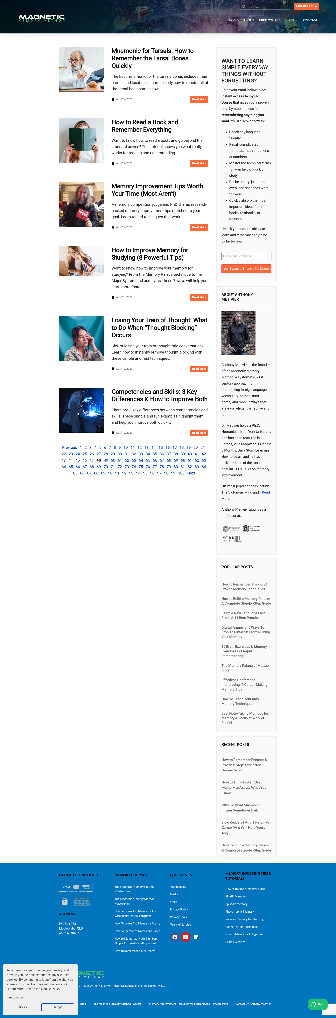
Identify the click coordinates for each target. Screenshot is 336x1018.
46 (84, 460)
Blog (83, 1003)
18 (181, 447)
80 (176, 466)
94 (138, 473)
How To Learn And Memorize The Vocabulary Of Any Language (136, 913)
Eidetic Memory (235, 896)
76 (148, 466)
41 (197, 454)
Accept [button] (57, 1007)
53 (134, 460)
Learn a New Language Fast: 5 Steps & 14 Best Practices (245, 615)
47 (91, 460)
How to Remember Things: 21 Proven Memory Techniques (244, 586)
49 (106, 460)
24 (78, 454)
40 (190, 454)
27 (99, 454)
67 (85, 466)
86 (82, 473)
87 (89, 473)
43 (63, 460)
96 (152, 473)
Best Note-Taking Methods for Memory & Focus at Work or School (244, 718)
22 (64, 454)
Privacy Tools (178, 917)
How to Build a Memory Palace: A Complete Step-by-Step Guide (246, 601)
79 (169, 466)
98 (166, 473)
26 (92, 454)
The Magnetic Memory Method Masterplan (134, 901)
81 (183, 466)
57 (162, 460)
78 (162, 466)
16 (167, 447)
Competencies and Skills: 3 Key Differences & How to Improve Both (160, 395)
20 (195, 447)
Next (191, 473)
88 (96, 473)
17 (174, 447)
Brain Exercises (235, 942)
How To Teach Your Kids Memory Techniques (240, 701)
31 (127, 454)
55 (148, 460)
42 (204, 454)
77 (155, 466)
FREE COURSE (269, 20)
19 (188, 447)
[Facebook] (175, 937)
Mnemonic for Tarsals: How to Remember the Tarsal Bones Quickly (153, 58)
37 (169, 454)
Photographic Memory (239, 911)
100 (181, 473)
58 (169, 460)
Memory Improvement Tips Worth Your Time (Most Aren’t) (157, 189)
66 (78, 466)
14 (153, 447)
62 (197, 460)
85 (75, 473)
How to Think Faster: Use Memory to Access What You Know (243, 787)
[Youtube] (185, 937)
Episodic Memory (236, 904)
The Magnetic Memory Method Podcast (117, 1003)
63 (204, 460)
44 (70, 460)
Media (174, 894)
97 (159, 473)
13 (146, 447)
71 (113, 466)
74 (134, 466)
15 (160, 447)
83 (197, 466)
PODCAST (310, 20)
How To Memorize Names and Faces (137, 931)
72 (120, 466)
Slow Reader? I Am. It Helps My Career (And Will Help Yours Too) (245, 827)
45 (77, 460)
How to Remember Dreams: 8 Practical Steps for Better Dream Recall (244, 764)
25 (85, 454)
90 (110, 473)
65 (71, 466)
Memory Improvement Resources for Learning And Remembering (188, 1003)
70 (106, 466)
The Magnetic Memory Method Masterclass (134, 889)
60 (183, 460)
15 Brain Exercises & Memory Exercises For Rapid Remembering (244, 651)
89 (103, 473)
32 (134, 454)
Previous (69, 447)
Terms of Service (180, 924)
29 (113, 454)
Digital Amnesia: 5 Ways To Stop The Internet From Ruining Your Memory (245, 632)
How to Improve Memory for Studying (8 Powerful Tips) (150, 253)
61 (190, 460)
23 (71, 454)
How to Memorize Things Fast (244, 934)
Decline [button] (23, 1007)
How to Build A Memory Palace (245, 888)
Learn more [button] (15, 997)
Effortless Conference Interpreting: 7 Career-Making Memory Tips (244, 684)
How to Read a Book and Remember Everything (145, 125)
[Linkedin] (196, 937)
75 (141, 466)
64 (64, 466)
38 (176, 454)
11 (132, 447)
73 (127, 466)
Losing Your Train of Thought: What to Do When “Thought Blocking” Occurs (159, 327)
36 (162, 454)
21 (202, 447)
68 (92, 466)
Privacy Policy (179, 909)
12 (139, 447)
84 (204, 466)
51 (120, 460)
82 (190, 466)
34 (148, 454)
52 (127, 460)
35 (155, 454)
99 (173, 473)
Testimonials (178, 886)
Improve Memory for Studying (244, 919)
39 (183, 454)
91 (117, 473)
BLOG (289, 20)
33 (141, 454)
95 (145, 473)
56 (155, 460)
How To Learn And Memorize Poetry (137, 923)
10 (125, 447)
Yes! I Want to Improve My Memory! (247, 268)
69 (99, 466)
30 (120, 454)
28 (106, 454)
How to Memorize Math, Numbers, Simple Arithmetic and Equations (136, 941)
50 (113, 460)
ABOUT (248, 20)
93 (131, 473)
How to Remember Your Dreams (135, 950)
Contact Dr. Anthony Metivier (253, 1003)
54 (141, 460)
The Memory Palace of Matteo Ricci (245, 668)
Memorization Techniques (241, 926)
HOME (233, 20)
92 (124, 473)
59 (176, 460)
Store (173, 901)
